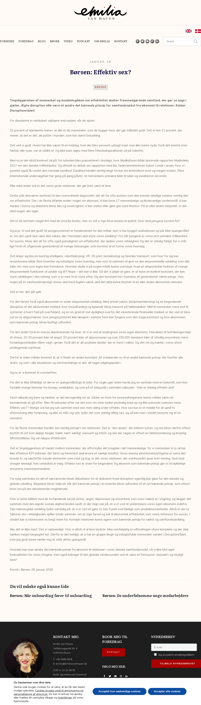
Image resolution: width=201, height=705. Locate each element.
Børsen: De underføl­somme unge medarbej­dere (146, 597)
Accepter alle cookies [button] (167, 691)
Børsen (100, 87)
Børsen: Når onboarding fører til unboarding (54, 597)
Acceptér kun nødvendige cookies (120, 691)
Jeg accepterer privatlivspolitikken (175, 655)
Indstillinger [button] (65, 697)
